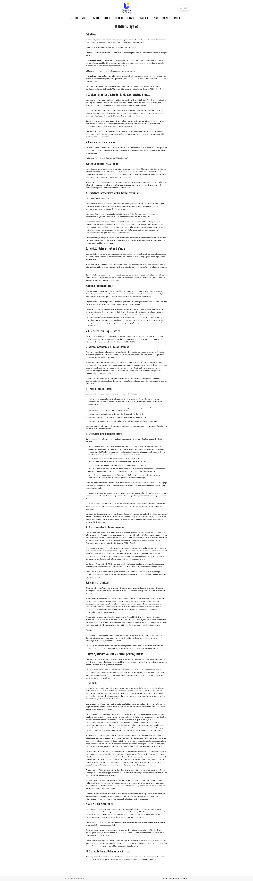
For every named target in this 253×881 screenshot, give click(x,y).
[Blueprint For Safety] (126, 8)
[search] (181, 8)
